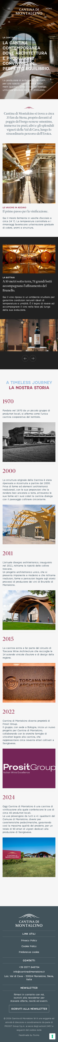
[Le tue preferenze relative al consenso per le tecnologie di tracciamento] (52, 1036)
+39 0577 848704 (29, 967)
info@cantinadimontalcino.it (29, 971)
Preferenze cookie (29, 951)
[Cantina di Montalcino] (29, 8)
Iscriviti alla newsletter (29, 1008)
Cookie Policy (29, 946)
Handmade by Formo (29, 1034)
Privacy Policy (29, 940)
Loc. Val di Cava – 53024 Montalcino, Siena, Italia (29, 977)
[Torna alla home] (29, 920)
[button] (25, 358)
